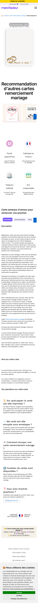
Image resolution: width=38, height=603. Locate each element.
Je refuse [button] (19, 595)
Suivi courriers (25, 549)
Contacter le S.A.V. (11, 501)
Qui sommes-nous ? (19, 560)
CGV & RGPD (16, 553)
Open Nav (35, 7)
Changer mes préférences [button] (19, 598)
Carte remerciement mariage (17, 15)
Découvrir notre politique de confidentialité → (19, 589)
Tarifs (30, 219)
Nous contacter (13, 549)
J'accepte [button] (19, 592)
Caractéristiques (19, 219)
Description (8, 219)
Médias (23, 556)
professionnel (24, 4)
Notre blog (16, 556)
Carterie (6, 15)
